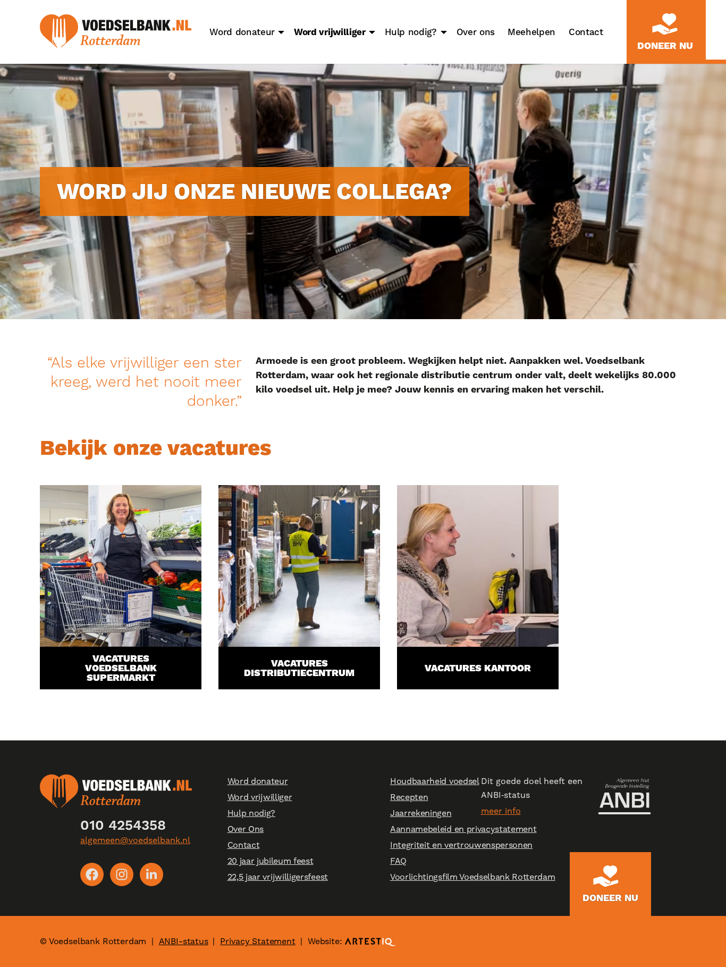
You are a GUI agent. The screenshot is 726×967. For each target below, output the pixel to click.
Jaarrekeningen (421, 813)
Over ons (476, 32)
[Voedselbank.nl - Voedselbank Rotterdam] (115, 31)
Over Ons (245, 829)
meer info (501, 811)
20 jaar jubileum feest (270, 861)
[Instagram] (121, 874)
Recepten (409, 797)
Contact (586, 32)
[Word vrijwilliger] (372, 32)
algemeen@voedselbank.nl (135, 840)
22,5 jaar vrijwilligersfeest (277, 877)
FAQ (398, 861)
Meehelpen (531, 32)
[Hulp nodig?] (443, 32)
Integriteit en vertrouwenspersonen (461, 845)
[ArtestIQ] (370, 941)
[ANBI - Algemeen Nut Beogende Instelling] (624, 796)
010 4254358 (123, 825)
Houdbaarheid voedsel (434, 781)
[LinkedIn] (151, 874)
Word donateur (242, 32)
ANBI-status (183, 941)
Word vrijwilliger (330, 32)
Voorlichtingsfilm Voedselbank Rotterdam (472, 877)
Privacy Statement (257, 941)
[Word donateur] (281, 32)
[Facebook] (92, 874)
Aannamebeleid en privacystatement (463, 829)
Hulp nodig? (411, 32)
